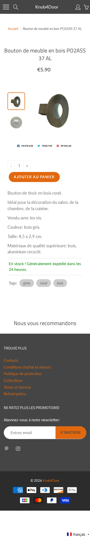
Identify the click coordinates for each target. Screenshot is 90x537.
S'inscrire (70, 432)
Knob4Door (46, 7)
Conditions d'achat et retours (27, 367)
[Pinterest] (6, 448)
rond (43, 283)
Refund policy (15, 394)
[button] (78, 534)
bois (60, 283)
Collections (13, 380)
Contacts (11, 360)
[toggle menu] (6, 7)
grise (26, 283)
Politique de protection (23, 374)
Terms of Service (17, 387)
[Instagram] (18, 448)
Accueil (13, 29)
